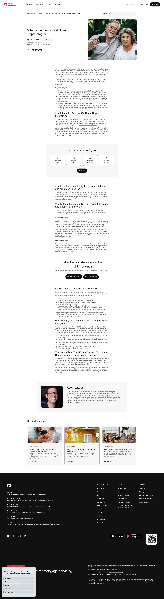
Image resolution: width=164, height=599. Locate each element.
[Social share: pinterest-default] (41, 50)
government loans (68, 364)
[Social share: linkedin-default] (38, 50)
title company (65, 233)
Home (29, 13)
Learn (33, 13)
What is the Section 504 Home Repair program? (68, 13)
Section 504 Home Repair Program (95, 121)
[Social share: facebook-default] (33, 50)
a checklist (66, 348)
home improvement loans (88, 125)
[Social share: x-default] (36, 50)
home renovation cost (75, 133)
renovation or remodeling (63, 212)
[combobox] (119, 14)
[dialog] (19, 582)
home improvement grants (64, 369)
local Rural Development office (69, 329)
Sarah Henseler (38, 42)
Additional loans (49, 13)
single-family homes (63, 131)
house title (91, 233)
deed (93, 235)
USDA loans (88, 81)
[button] (18, 578)
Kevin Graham (34, 40)
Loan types (40, 13)
